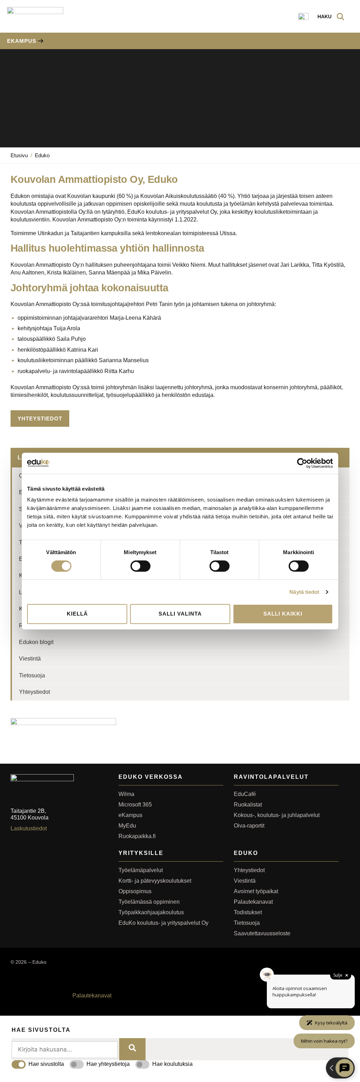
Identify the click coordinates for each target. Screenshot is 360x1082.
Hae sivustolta (46, 1064)
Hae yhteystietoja (108, 1064)
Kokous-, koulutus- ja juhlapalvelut (277, 815)
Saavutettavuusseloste (262, 933)
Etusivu (19, 155)
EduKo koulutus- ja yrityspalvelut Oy (163, 923)
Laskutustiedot (29, 828)
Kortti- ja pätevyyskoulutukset (154, 881)
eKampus (130, 815)
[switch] (140, 566)
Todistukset (248, 912)
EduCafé (245, 794)
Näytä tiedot (304, 592)
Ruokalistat (248, 805)
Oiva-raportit (249, 826)
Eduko (42, 155)
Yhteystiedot (34, 692)
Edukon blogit (36, 642)
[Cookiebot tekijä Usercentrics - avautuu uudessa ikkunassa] (302, 463)
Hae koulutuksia (172, 1064)
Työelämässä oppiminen (149, 902)
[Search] (132, 1049)
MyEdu (127, 826)
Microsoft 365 (135, 805)
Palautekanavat (253, 902)
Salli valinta (180, 614)
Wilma (126, 794)
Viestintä (30, 659)
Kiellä (77, 614)
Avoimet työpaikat (256, 891)
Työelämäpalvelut (140, 870)
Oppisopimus (135, 891)
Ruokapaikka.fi (137, 836)
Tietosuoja (32, 675)
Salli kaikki (282, 614)
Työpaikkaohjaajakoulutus (151, 912)
